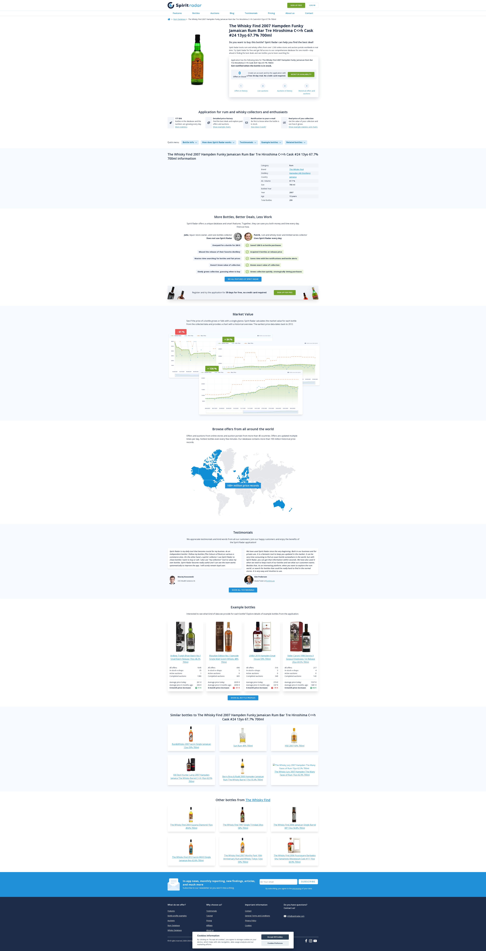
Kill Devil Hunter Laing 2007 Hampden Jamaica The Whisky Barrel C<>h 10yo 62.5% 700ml (191, 778)
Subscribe (308, 882)
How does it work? (258, 127)
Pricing (271, 13)
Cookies (248, 925)
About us (290, 13)
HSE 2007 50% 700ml (294, 745)
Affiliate (209, 925)
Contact (309, 13)
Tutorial (209, 916)
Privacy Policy (250, 920)
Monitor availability (301, 74)
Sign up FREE (296, 5)
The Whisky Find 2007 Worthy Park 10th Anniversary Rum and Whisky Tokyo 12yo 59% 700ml (243, 858)
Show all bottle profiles (243, 698)
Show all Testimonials (243, 590)
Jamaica (293, 177)
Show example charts (222, 127)
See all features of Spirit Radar (243, 279)
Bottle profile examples (177, 916)
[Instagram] (311, 941)
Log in (312, 5)
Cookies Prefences (275, 943)
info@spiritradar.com (295, 916)
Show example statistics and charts (303, 127)
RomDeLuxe (270, 581)
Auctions (214, 13)
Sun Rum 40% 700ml (243, 745)
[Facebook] (307, 940)
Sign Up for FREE (284, 292)
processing (296, 888)
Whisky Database (175, 930)
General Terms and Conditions (257, 916)
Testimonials (251, 13)
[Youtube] (315, 941)
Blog (232, 13)
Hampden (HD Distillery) (299, 173)
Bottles (196, 13)
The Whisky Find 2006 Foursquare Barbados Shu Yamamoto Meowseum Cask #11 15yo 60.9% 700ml (295, 858)
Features (177, 13)
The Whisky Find (296, 169)
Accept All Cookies (275, 937)
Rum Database (179, 19)
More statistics (181, 127)
